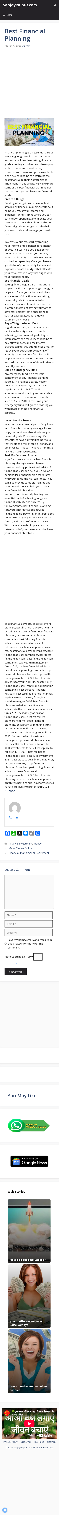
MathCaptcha (15, 963)
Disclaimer (26, 1441)
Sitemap (51, 1441)
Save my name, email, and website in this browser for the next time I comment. (30, 943)
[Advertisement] (29, 83)
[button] (55, 5)
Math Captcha (13, 956)
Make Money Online (21, 848)
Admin (26, 45)
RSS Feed (39, 1441)
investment (25, 843)
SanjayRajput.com (20, 4)
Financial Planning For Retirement (29, 853)
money (37, 843)
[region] (29, 1489)
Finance (13, 843)
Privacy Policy (10, 1441)
